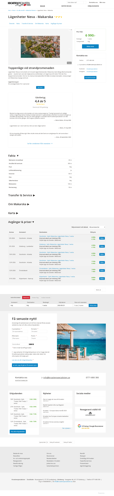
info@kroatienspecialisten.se (94, 64)
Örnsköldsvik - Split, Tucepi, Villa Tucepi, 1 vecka (20, 423)
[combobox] (17, 305)
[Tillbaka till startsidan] (19, 3)
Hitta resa (93, 305)
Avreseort (14, 302)
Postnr (34, 336)
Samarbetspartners (53, 466)
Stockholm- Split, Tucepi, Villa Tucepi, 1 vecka (20, 401)
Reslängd (46, 302)
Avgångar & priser (20, 222)
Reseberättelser (52, 458)
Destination (30, 302)
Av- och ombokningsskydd (21, 458)
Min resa (102, 2)
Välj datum (62, 302)
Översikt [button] (11, 23)
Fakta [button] (18, 23)
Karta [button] (47, 23)
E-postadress (17, 329)
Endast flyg (35, 297)
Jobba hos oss (51, 463)
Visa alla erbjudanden (18, 431)
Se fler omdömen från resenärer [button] (38, 144)
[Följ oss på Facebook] (88, 400)
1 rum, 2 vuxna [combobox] (78, 305)
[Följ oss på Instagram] (92, 400)
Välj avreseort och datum (80, 227)
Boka (102, 238)
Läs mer (40, 87)
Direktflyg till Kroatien (87, 458)
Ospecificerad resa (85, 461)
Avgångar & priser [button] (56, 23)
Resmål (82, 453)
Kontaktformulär (90, 77)
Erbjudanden (16, 393)
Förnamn (34, 329)
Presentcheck (84, 463)
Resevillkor (16, 456)
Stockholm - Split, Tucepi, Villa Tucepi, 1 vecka (20, 409)
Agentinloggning (85, 466)
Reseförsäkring (18, 463)
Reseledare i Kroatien (53, 461)
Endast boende (45, 297)
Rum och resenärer (81, 302)
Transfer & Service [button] (27, 23)
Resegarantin (17, 461)
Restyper (83, 456)
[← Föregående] (11, 47)
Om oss (49, 453)
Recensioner (50, 456)
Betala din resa (18, 453)
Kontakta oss (93, 2)
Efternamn (15, 336)
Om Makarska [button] (39, 23)
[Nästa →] (69, 47)
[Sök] (85, 2)
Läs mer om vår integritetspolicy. (22, 360)
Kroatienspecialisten (92, 69)
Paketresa (26, 297)
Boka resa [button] (90, 46)
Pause (69, 63)
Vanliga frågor (17, 466)
